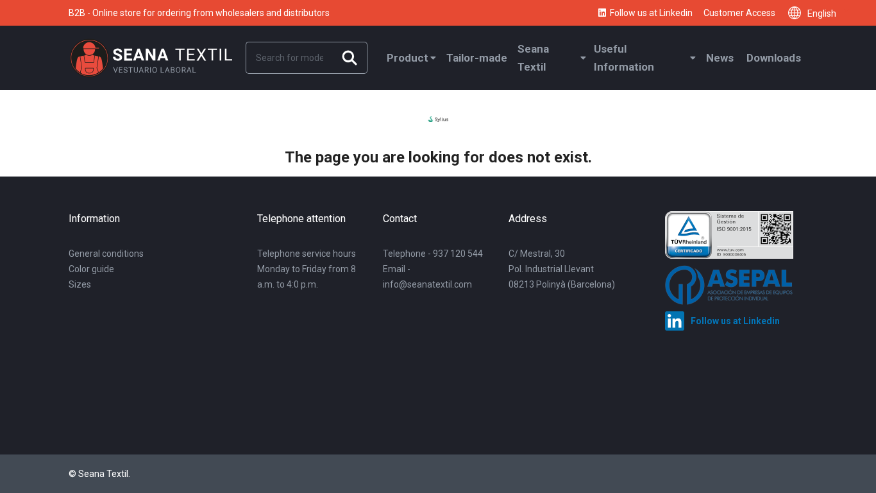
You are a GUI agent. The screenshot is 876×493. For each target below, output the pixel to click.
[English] (797, 12)
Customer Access (739, 13)
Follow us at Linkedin (651, 13)
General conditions (106, 253)
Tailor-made (476, 57)
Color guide (91, 269)
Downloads (773, 57)
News (720, 57)
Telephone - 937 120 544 (433, 253)
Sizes (80, 284)
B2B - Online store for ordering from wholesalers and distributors (199, 13)
